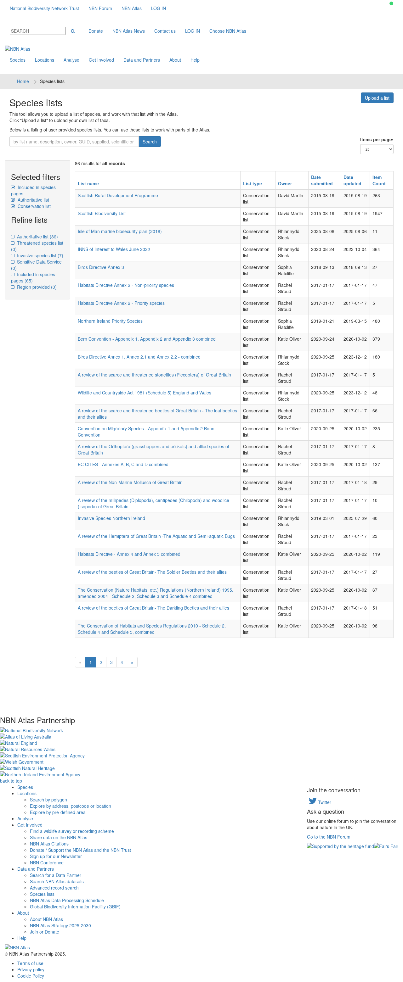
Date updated (352, 180)
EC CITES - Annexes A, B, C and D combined (123, 464)
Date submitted (322, 180)
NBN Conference (47, 862)
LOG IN (158, 8)
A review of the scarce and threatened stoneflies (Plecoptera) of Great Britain (154, 374)
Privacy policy (30, 969)
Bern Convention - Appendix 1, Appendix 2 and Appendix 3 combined (147, 339)
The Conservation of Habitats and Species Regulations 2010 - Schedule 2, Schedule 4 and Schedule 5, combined (152, 628)
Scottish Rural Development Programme (118, 195)
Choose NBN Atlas (227, 31)
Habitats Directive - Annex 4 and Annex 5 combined (129, 554)
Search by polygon (48, 799)
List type (252, 183)
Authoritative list (32, 200)
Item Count (379, 180)
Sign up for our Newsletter (56, 856)
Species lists (42, 894)
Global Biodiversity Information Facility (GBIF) (75, 906)
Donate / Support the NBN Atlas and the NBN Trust (80, 850)
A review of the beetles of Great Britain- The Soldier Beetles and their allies (152, 572)
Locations (44, 60)
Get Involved (101, 60)
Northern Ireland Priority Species (110, 321)
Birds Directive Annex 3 (101, 267)
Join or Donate (44, 932)
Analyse (71, 60)
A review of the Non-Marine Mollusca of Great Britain (130, 482)
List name (88, 183)
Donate (95, 31)
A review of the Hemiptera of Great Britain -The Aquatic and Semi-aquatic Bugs (156, 536)
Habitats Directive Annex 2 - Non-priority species (126, 285)
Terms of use (30, 963)
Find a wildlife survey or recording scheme (72, 831)
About (175, 60)
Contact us (165, 31)
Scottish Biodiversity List (102, 213)
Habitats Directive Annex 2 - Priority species (121, 303)
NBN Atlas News (128, 31)
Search (150, 141)
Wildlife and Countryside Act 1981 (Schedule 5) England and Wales (144, 392)
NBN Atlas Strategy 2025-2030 (60, 925)
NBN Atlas (132, 8)
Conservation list (33, 206)
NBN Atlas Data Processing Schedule (67, 900)
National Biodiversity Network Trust (44, 8)
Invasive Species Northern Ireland (111, 518)
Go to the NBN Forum (328, 837)
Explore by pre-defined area (58, 812)
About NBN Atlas (46, 919)
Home (23, 81)
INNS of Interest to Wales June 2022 (114, 249)
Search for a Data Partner (55, 875)
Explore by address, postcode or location (70, 806)
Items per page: (377, 139)
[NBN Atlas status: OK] (391, 3)
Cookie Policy (30, 976)
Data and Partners (141, 60)
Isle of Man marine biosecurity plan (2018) (120, 231)
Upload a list (377, 98)
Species (18, 60)
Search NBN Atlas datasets (57, 881)
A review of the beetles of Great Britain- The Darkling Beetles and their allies (153, 608)
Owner (285, 183)
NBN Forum (100, 8)
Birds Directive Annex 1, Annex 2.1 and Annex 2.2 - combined (139, 357)
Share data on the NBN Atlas (58, 837)
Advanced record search (54, 887)
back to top (11, 781)
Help (195, 60)
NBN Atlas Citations (49, 843)
